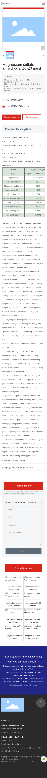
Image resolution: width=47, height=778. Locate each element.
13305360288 (17, 100)
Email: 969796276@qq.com (11, 732)
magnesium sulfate (19, 460)
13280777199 (21, 682)
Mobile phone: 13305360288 (11, 729)
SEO (2, 762)
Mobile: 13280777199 (9, 740)
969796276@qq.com (20, 106)
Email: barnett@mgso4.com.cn (12, 744)
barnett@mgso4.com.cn (24, 675)
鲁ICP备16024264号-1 (9, 759)
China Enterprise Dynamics (29, 762)
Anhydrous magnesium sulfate (22, 468)
